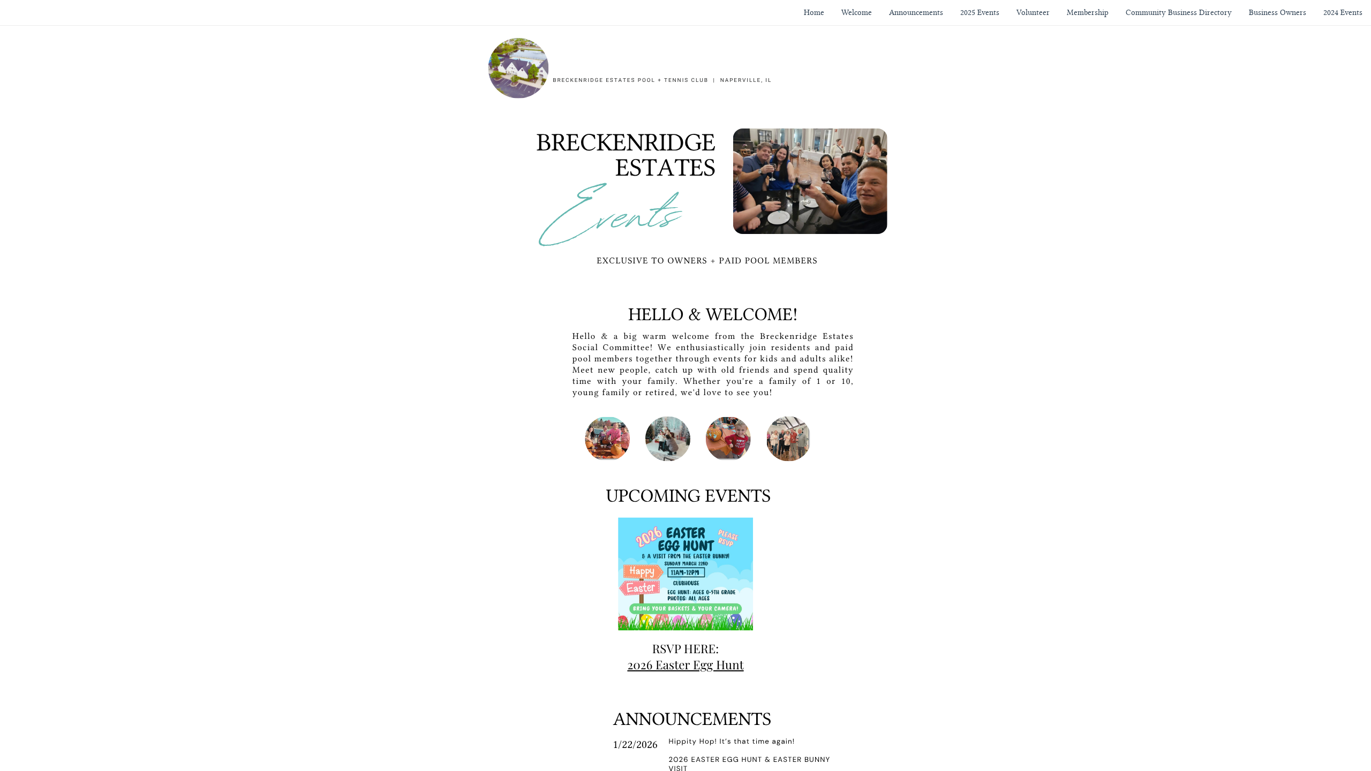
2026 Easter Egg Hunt (685, 664)
